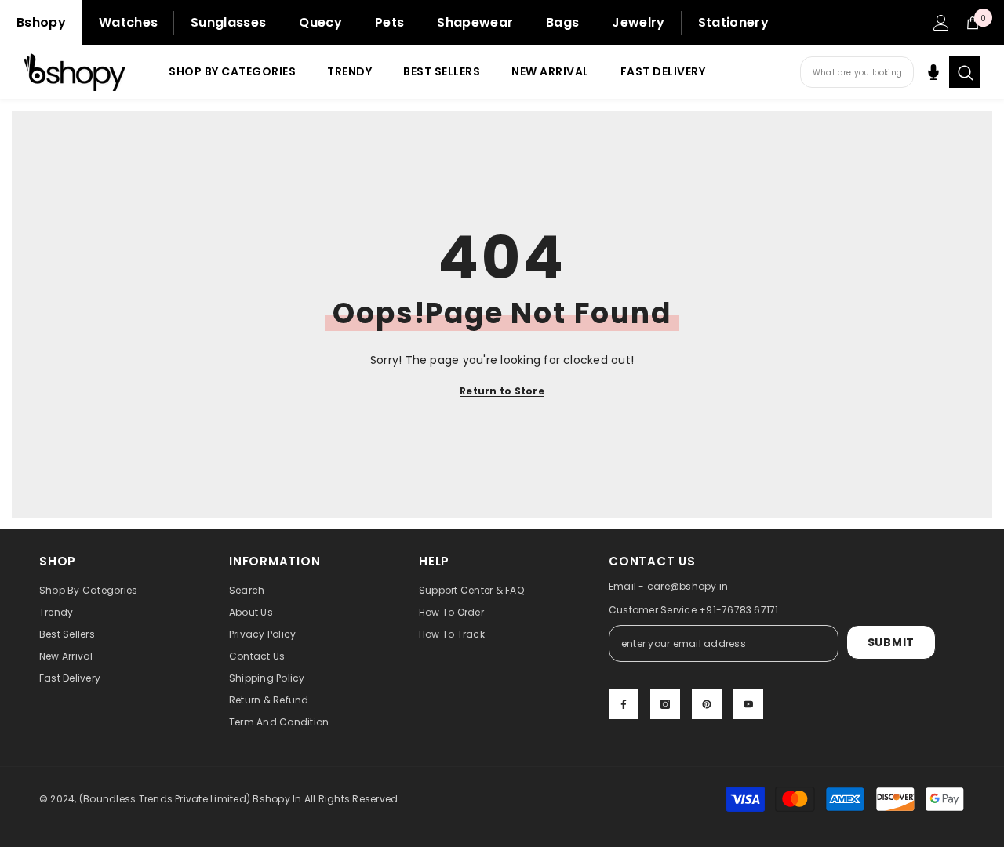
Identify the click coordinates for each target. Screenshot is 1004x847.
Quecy (320, 22)
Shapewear (475, 22)
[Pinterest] (707, 704)
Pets (389, 22)
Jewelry (638, 22)
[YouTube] (748, 704)
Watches (128, 22)
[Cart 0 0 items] (972, 23)
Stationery (733, 22)
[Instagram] (665, 704)
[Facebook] (623, 704)
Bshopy (41, 22)
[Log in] (941, 23)
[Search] (964, 72)
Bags (562, 22)
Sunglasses (228, 22)
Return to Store (502, 391)
